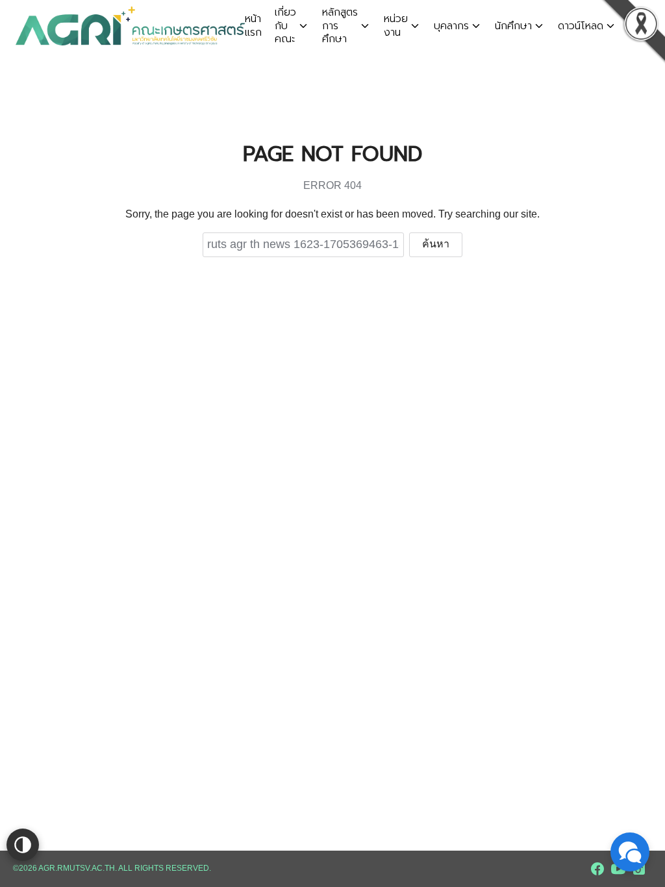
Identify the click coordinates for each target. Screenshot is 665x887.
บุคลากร (451, 26)
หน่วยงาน (396, 25)
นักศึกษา (513, 26)
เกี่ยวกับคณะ (285, 26)
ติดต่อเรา (642, 25)
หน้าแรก (253, 25)
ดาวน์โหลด (580, 26)
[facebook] (597, 869)
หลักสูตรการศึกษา (340, 26)
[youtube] (618, 869)
